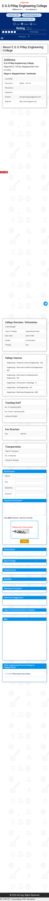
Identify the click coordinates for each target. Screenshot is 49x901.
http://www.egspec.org (27, 101)
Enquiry (3, 172)
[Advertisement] (24, 213)
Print (34, 24)
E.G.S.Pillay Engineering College (19, 674)
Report (26, 24)
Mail (18, 24)
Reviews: (24, 37)
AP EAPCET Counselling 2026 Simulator (17, 899)
